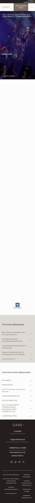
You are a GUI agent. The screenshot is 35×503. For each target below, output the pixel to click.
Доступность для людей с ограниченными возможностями (11, 481)
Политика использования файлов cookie (27, 483)
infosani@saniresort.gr (17, 452)
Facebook (12, 210)
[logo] (6, 7)
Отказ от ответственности (11, 474)
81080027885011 (17, 456)
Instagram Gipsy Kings (17, 213)
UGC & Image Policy (11, 493)
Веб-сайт (5, 210)
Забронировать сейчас (21, 7)
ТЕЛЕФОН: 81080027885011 (29, 1)
